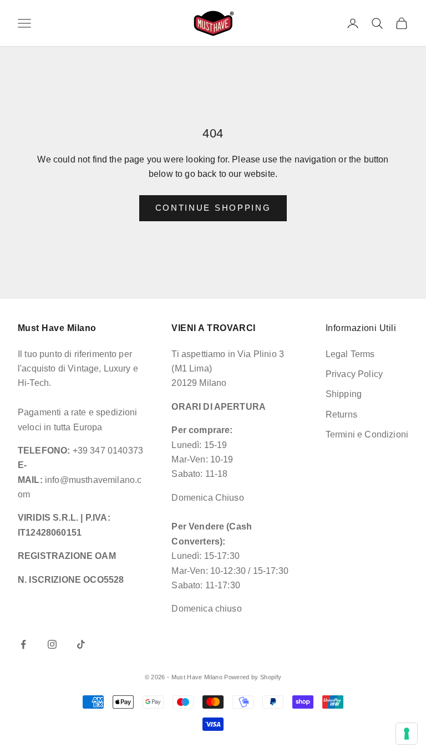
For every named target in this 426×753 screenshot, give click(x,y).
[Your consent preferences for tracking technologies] (406, 733)
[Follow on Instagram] (52, 644)
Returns (341, 414)
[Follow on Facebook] (23, 644)
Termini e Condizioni (367, 434)
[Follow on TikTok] (81, 644)
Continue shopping (213, 207)
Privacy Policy (354, 374)
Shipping (344, 394)
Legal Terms (350, 354)
